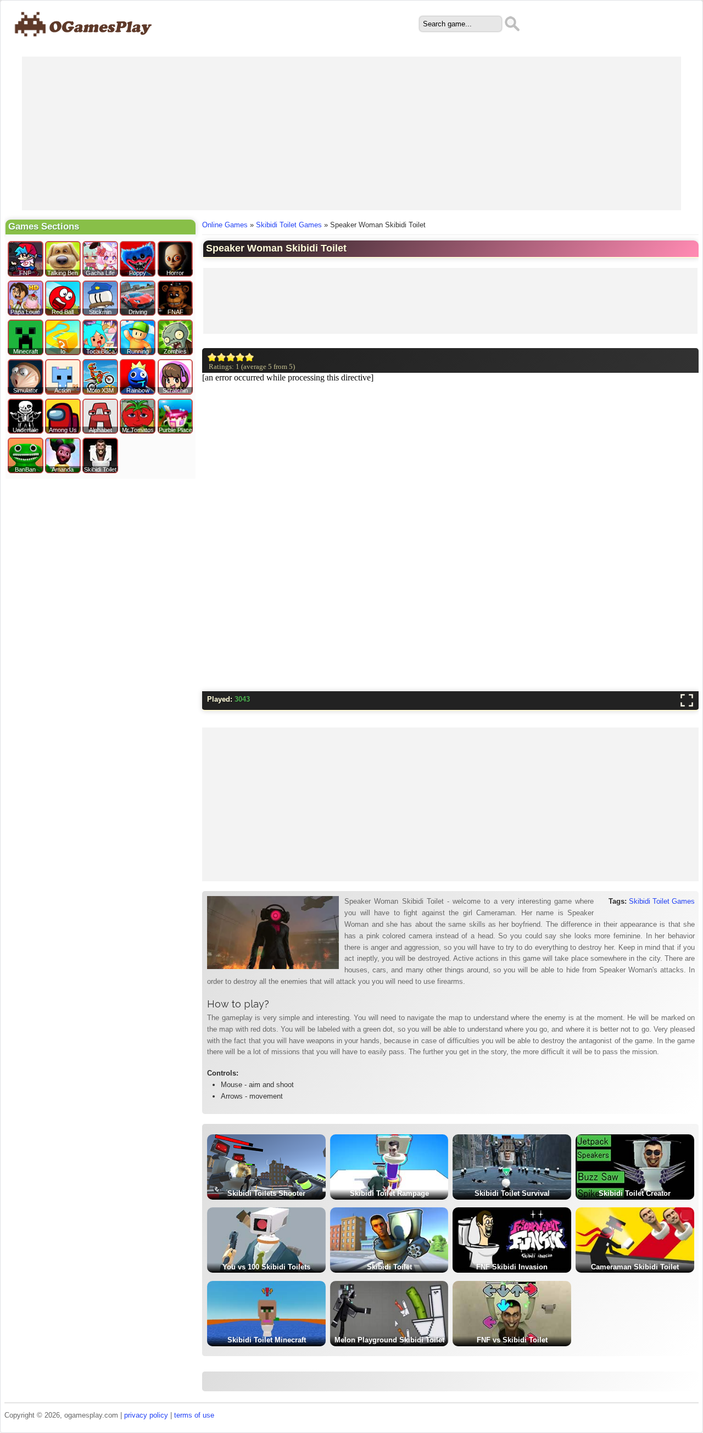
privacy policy (146, 1415)
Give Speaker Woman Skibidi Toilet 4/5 (240, 357)
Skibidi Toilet (389, 1267)
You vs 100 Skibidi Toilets (266, 1267)
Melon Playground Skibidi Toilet (389, 1340)
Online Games (225, 225)
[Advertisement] (351, 133)
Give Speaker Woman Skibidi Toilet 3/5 (231, 357)
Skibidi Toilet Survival (512, 1193)
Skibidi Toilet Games (289, 225)
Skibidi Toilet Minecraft (266, 1340)
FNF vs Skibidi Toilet (512, 1340)
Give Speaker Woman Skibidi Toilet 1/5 (212, 357)
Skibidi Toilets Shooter (266, 1193)
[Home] (83, 42)
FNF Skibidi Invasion (512, 1267)
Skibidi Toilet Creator (635, 1193)
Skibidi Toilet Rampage (389, 1193)
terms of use (194, 1415)
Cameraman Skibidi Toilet (635, 1267)
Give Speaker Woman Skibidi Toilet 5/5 (249, 357)
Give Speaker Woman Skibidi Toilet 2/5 (221, 357)
